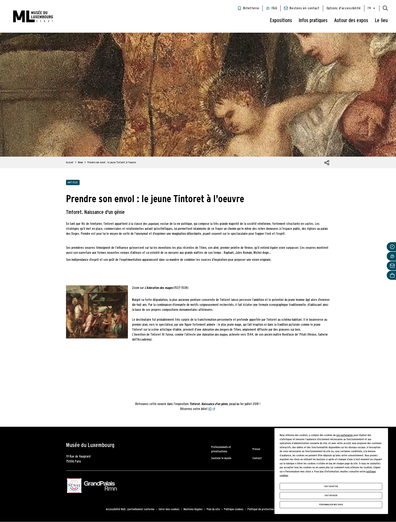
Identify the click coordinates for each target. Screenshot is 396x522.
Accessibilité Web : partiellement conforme (130, 509)
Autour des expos (351, 20)
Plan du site (213, 509)
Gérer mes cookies (169, 509)
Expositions (281, 20)
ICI (210, 409)
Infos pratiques (313, 20)
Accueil (69, 162)
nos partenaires (344, 435)
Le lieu (381, 20)
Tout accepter (331, 486)
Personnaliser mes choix (331, 505)
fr (369, 8)
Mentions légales (193, 509)
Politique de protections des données (269, 509)
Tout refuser (330, 496)
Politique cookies (233, 509)
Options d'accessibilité (343, 8)
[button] (385, 8)
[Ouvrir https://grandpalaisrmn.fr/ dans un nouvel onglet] (100, 486)
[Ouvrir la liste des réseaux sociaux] (327, 163)
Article (73, 182)
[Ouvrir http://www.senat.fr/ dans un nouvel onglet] (74, 486)
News (80, 162)
